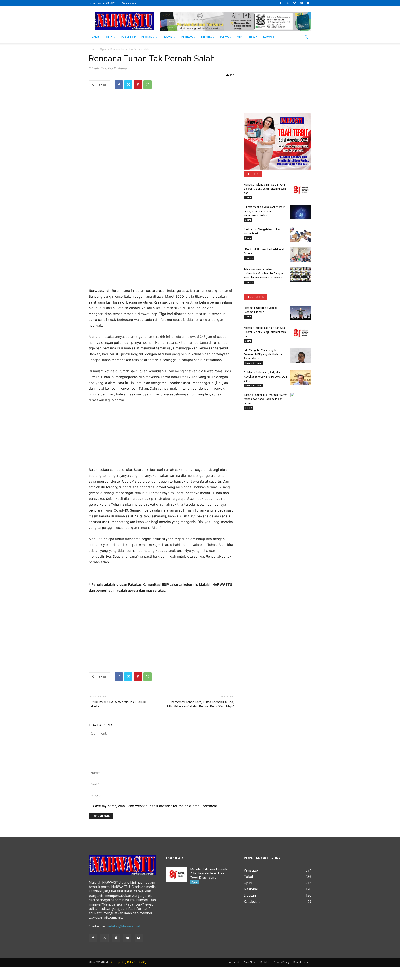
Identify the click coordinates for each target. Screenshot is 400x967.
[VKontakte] (301, 3)
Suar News (250, 962)
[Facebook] (281, 3)
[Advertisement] (161, 259)
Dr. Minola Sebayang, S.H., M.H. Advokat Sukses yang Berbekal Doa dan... (265, 376)
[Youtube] (308, 3)
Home (92, 49)
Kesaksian (147, 37)
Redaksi (265, 962)
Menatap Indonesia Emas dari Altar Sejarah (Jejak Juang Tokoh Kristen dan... (265, 188)
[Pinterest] (138, 84)
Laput (108, 37)
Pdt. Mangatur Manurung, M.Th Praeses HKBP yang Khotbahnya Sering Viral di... (263, 354)
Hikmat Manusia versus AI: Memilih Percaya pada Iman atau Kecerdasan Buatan (264, 211)
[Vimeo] (294, 3)
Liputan (249, 258)
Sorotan (225, 37)
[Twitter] (287, 3)
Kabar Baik (128, 37)
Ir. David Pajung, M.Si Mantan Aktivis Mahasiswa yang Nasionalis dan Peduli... (265, 399)
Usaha (253, 37)
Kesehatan (188, 37)
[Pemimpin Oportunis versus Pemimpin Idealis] (300, 313)
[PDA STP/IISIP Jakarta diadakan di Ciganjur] (300, 254)
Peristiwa (207, 37)
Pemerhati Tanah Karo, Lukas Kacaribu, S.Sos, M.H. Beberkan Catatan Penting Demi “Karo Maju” (200, 704)
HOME (95, 37)
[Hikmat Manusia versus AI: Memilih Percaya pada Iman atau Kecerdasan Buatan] (300, 212)
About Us (234, 962)
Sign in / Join (129, 2)
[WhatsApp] (147, 84)
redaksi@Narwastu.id (123, 926)
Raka (130, 962)
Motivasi (269, 37)
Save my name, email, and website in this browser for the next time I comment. (155, 806)
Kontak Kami (300, 962)
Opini (240, 37)
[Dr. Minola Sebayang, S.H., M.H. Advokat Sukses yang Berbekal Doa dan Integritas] (300, 377)
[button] (306, 37)
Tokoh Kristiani (253, 363)
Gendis (138, 962)
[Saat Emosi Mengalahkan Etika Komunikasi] (300, 234)
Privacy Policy (281, 962)
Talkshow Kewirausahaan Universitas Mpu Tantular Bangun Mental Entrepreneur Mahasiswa (263, 273)
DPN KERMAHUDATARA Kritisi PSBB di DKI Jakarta (117, 704)
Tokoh (168, 37)
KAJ (144, 962)
